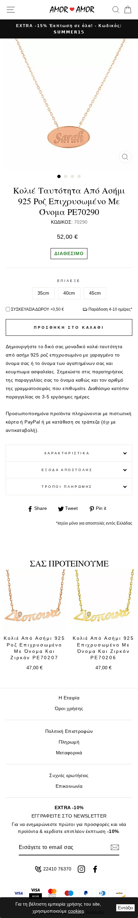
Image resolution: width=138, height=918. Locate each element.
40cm (69, 293)
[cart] (126, 10)
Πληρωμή (69, 742)
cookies (76, 911)
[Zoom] (125, 157)
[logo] (72, 9)
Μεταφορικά (69, 752)
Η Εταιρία (69, 697)
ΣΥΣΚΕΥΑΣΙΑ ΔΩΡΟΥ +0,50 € (37, 309)
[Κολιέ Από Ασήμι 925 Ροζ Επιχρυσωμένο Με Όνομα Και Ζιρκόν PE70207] (34, 600)
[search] (116, 9)
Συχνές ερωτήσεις (68, 775)
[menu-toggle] (11, 10)
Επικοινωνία (69, 786)
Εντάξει (125, 907)
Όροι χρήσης (69, 708)
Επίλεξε (69, 281)
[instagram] (81, 869)
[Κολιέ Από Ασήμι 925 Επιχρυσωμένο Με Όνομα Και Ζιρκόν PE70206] (103, 600)
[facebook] (95, 869)
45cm (95, 293)
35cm (43, 293)
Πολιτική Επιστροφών (69, 731)
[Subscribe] (115, 847)
